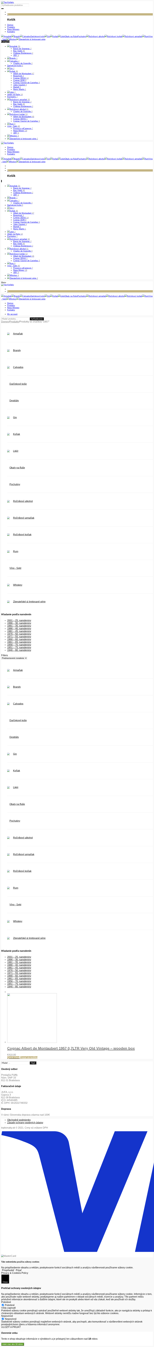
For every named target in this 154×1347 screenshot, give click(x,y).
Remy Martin (19, 89)
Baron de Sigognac (22, 49)
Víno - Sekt (13, 126)
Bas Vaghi (19, 51)
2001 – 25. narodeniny (19, 620)
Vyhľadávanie (37, 319)
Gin (12, 68)
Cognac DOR (19, 80)
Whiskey (14, 136)
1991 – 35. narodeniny (19, 626)
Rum (12, 124)
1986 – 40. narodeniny (19, 628)
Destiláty (14, 400)
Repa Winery (20, 131)
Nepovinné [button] (7, 1316)
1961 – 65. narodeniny (19, 642)
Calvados (14, 61)
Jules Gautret (20, 85)
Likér (12, 92)
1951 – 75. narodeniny (19, 647)
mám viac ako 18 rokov (12, 1344)
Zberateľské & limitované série (24, 139)
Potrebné (10, 1305)
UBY (16, 55)
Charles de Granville (22, 63)
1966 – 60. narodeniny (19, 639)
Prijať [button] (19, 1270)
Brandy (13, 58)
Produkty (14, 321)
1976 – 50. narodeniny (19, 634)
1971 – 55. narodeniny (19, 636)
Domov (5, 321)
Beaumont (18, 76)
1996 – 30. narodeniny (19, 623)
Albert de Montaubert (23, 73)
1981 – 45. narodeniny (19, 631)
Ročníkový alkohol (19, 109)
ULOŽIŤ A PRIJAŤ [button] (11, 1327)
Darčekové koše (15, 66)
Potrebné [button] (6, 1302)
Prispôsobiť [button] (8, 1270)
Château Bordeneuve (23, 53)
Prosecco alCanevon (23, 128)
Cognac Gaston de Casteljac (26, 82)
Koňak (14, 71)
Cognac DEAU (21, 78)
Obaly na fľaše (15, 94)
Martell (17, 87)
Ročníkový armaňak (20, 99)
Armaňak (15, 46)
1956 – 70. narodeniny (19, 645)
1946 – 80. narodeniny (19, 650)
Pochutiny (12, 97)
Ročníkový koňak (19, 114)
